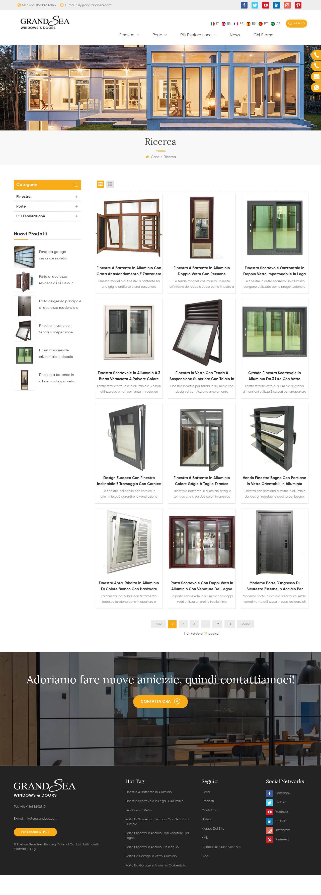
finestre (127, 35)
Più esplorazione (196, 35)
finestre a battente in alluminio (148, 792)
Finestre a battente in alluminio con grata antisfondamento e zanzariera (129, 271)
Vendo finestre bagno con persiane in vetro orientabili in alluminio (274, 481)
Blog (32, 849)
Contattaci (210, 810)
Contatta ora (156, 702)
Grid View (100, 184)
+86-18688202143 (42, 5)
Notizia (207, 819)
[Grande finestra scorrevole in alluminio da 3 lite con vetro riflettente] (274, 332)
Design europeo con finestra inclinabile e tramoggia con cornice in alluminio (129, 481)
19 (217, 624)
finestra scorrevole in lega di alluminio (154, 801)
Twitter (280, 802)
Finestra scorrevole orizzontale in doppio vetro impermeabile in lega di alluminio (56, 354)
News (235, 35)
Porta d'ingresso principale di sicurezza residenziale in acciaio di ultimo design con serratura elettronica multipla (60, 305)
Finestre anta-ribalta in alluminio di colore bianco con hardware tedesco (129, 586)
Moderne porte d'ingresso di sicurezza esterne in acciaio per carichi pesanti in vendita (275, 586)
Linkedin (281, 821)
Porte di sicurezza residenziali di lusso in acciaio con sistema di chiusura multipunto (57, 280)
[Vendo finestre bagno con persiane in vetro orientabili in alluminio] (274, 437)
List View (110, 184)
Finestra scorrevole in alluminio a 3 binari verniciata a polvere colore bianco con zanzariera (129, 376)
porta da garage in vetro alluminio (151, 856)
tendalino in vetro (138, 810)
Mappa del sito (213, 828)
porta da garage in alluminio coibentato (155, 865)
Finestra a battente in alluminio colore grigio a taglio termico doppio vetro (202, 481)
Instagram (282, 830)
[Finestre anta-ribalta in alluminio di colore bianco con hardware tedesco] (129, 542)
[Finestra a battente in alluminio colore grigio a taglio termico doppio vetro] (201, 437)
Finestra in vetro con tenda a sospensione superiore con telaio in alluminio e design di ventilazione (56, 330)
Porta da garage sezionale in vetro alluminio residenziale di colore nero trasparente (58, 256)
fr (242, 23)
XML (205, 837)
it (217, 23)
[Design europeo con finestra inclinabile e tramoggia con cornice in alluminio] (129, 437)
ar (278, 23)
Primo (158, 624)
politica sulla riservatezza (221, 847)
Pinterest (282, 839)
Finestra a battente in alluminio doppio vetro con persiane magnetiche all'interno (60, 379)
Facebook (282, 793)
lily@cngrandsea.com (94, 5)
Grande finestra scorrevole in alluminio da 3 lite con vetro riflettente (274, 376)
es (254, 23)
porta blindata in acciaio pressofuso (152, 847)
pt (266, 23)
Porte (157, 35)
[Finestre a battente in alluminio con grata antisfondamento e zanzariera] (129, 227)
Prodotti (208, 801)
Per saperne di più (34, 832)
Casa (155, 157)
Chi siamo (263, 35)
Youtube (281, 811)
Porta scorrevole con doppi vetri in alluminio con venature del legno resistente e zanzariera (202, 586)
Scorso (245, 624)
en (229, 23)
